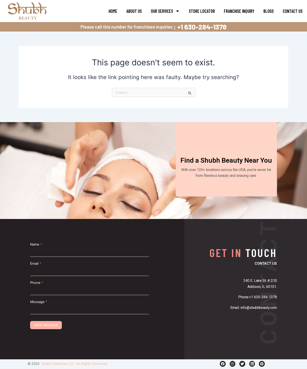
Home (113, 11)
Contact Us (293, 11)
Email (35, 263)
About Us (134, 11)
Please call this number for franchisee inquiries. (127, 27)
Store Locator (202, 11)
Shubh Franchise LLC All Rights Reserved (74, 364)
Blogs (268, 11)
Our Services (162, 11)
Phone (36, 282)
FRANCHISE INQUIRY (239, 11)
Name (36, 244)
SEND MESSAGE (46, 325)
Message (38, 302)
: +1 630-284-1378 (200, 27)
